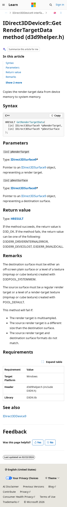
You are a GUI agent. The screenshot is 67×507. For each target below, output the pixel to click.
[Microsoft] (33, 5)
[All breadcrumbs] (6, 13)
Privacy (24, 491)
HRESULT (17, 219)
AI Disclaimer (11, 486)
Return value (13, 72)
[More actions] (61, 13)
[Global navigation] (3, 5)
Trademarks (10, 502)
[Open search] (50, 5)
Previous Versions (33, 486)
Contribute (9, 491)
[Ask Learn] (55, 13)
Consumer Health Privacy (18, 496)
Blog (51, 486)
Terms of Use (47, 496)
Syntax (10, 63)
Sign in (60, 4)
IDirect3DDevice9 (14, 416)
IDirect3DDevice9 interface (28, 12)
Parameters (12, 67)
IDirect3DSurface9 (23, 159)
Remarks (11, 77)
